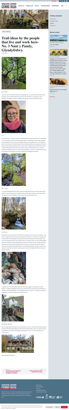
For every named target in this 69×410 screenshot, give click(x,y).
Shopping (52, 23)
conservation (58, 86)
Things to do (52, 25)
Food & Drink (53, 19)
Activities (52, 42)
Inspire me (8, 31)
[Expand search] (66, 6)
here (33, 290)
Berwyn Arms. (28, 330)
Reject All (57, 407)
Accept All (64, 407)
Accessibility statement (41, 390)
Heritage (57, 42)
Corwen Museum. (5, 332)
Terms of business (39, 386)
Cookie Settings (49, 407)
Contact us (38, 388)
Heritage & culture (54, 21)
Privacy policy (39, 385)
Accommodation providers (41, 391)
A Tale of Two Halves (54, 44)
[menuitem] (21, 5)
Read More (14, 408)
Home (4, 31)
